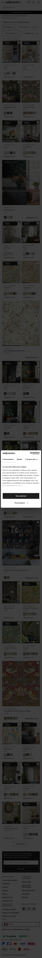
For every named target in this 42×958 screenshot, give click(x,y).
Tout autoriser (21, 496)
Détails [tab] (19, 459)
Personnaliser (20, 503)
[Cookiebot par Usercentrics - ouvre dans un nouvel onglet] (30, 453)
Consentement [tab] (8, 459)
